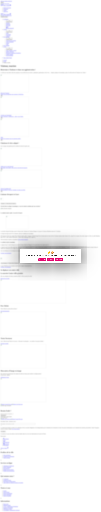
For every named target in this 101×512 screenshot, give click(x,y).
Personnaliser (59, 259)
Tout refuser (50, 259)
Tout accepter (42, 259)
